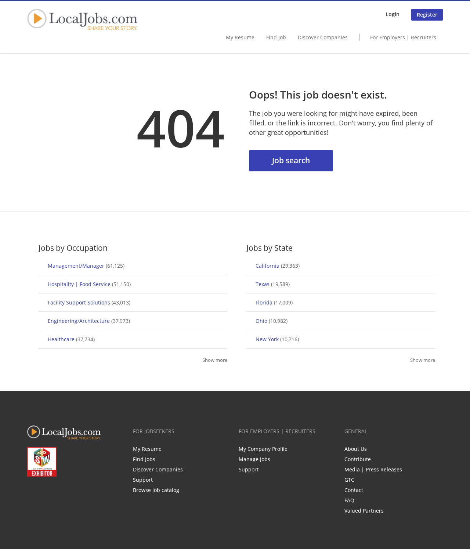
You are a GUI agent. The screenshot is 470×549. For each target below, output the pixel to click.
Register (427, 14)
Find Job (276, 37)
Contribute (357, 459)
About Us (355, 448)
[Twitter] (44, 492)
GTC (349, 479)
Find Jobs (144, 459)
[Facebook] (32, 492)
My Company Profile (263, 448)
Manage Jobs (254, 459)
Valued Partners (364, 510)
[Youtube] (69, 492)
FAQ (349, 500)
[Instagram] (81, 492)
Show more (214, 360)
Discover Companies (323, 37)
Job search (291, 160)
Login (393, 14)
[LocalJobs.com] (82, 19)
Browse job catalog (156, 489)
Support (143, 479)
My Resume (240, 37)
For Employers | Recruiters (403, 37)
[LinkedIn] (56, 492)
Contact (353, 489)
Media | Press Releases (373, 469)
